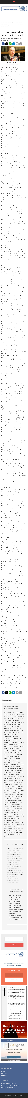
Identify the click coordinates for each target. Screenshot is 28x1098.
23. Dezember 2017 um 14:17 (15, 845)
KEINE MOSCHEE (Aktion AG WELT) (10, 1085)
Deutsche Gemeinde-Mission (8, 1087)
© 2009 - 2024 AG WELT (16, 1095)
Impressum (4, 1073)
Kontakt (3, 1071)
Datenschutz (4, 1075)
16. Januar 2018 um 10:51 (16, 891)
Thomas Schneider (14, 889)
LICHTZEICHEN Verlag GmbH (8, 1083)
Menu (15, 2)
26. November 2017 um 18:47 (12, 708)
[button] (3, 43)
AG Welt (14, 10)
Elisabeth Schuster (9, 706)
